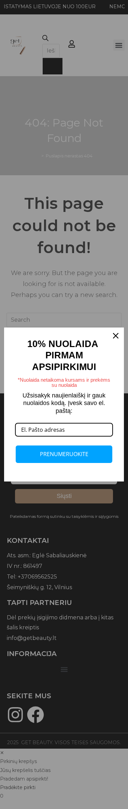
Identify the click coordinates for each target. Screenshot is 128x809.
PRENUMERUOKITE (64, 454)
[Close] (116, 336)
